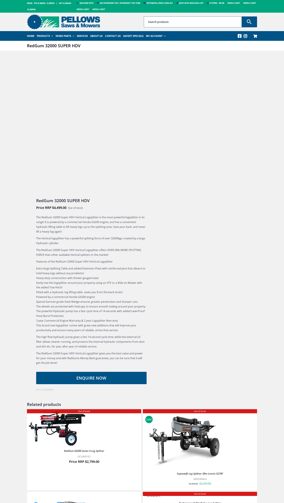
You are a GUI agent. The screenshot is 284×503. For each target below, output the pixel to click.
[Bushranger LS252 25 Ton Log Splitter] (152, 496)
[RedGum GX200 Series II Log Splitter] (57, 413)
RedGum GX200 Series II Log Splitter (84, 450)
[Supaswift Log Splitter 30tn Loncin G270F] (185, 413)
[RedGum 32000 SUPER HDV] (82, 125)
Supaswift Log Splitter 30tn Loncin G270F (200, 473)
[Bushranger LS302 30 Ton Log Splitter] (70, 496)
